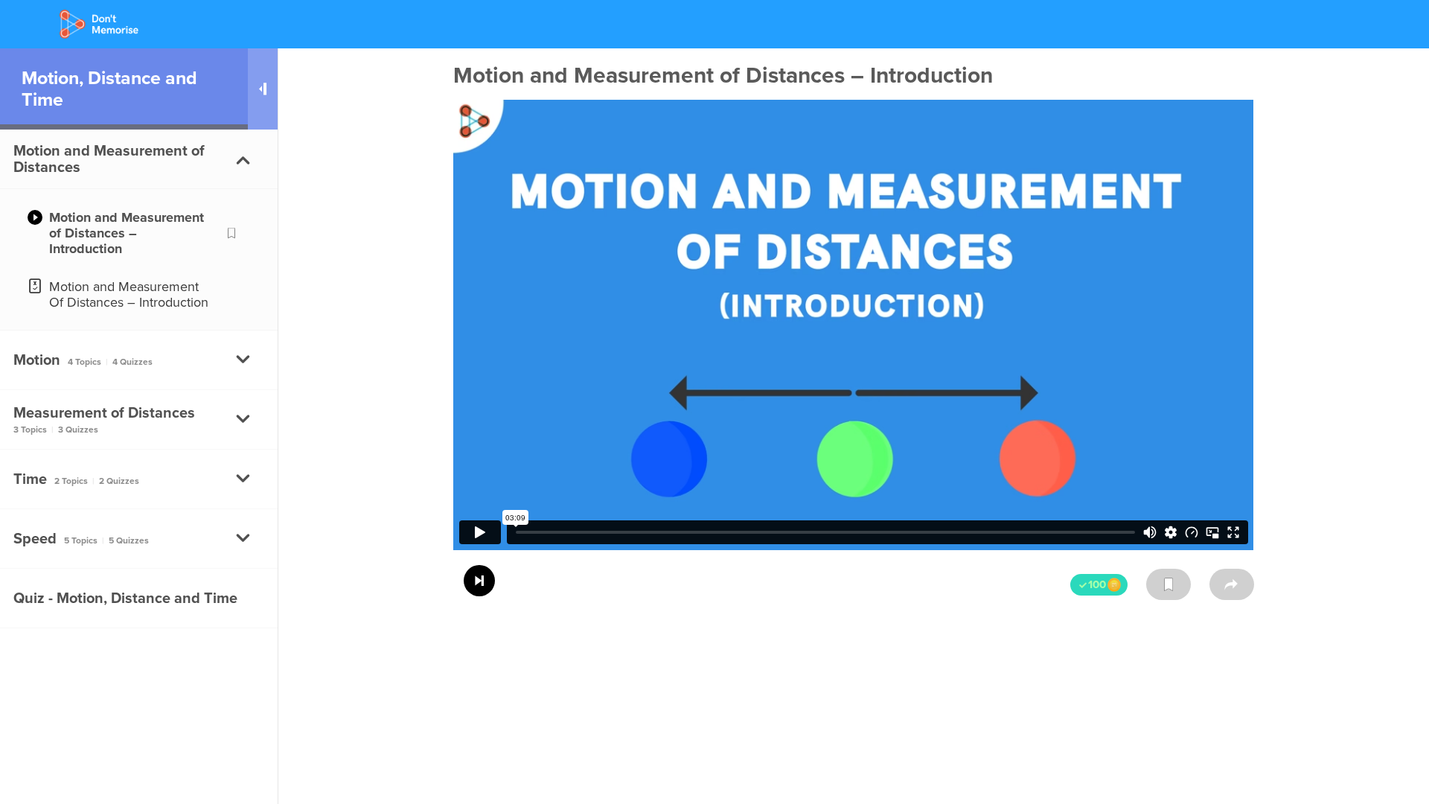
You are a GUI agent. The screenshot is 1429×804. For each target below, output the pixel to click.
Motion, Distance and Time (109, 88)
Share (1231, 584)
